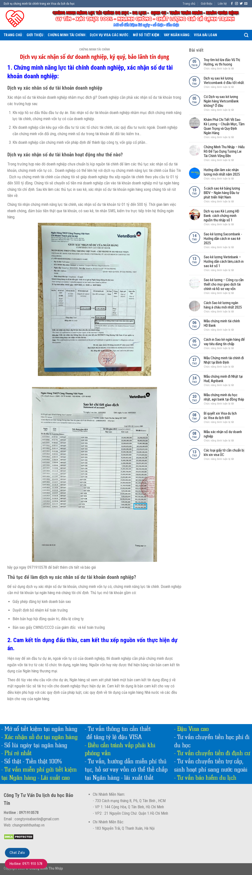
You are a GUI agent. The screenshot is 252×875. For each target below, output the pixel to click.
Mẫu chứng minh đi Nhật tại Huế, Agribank (223, 378)
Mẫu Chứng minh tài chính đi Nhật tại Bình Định (224, 360)
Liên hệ (222, 3)
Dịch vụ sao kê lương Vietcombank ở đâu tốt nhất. (224, 80)
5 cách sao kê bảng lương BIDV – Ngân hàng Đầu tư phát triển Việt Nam (222, 192)
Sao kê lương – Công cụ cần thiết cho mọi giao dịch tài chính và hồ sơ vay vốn (224, 284)
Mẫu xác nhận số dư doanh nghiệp (223, 434)
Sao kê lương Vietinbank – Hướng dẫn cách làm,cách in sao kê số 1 (224, 261)
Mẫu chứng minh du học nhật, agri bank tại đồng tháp (224, 397)
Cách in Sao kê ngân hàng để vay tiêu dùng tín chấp (224, 341)
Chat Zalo (17, 852)
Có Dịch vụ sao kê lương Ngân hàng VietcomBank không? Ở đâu (221, 101)
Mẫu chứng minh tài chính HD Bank (222, 323)
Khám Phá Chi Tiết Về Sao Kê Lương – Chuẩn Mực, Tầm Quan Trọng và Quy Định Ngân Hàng (224, 126)
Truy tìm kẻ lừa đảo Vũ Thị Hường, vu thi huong (222, 62)
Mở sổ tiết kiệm (146, 35)
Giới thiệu (206, 3)
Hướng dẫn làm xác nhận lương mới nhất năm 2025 (222, 172)
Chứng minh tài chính (66, 35)
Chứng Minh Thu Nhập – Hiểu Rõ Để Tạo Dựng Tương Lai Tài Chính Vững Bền (224, 151)
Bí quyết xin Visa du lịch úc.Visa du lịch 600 (220, 415)
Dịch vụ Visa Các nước (109, 35)
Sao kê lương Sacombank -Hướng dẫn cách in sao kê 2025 (223, 238)
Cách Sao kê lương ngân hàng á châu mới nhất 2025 (223, 305)
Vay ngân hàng (177, 35)
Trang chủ (189, 3)
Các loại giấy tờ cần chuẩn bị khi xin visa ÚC (224, 452)
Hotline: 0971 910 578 (26, 863)
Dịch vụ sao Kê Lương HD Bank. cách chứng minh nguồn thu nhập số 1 (221, 215)
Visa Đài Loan (205, 35)
